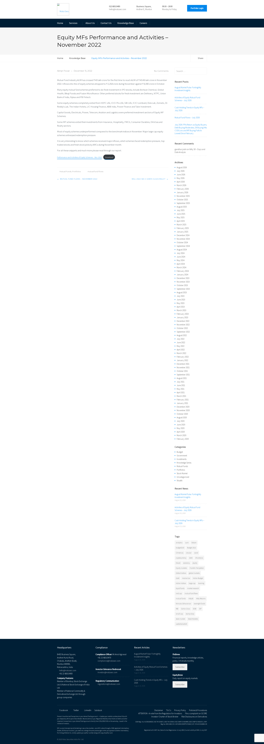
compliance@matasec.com (109, 661)
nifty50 (191, 598)
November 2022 (183, 324)
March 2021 (181, 396)
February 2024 (183, 271)
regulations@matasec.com (109, 684)
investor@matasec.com (107, 672)
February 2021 (183, 399)
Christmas (179, 553)
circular (188, 553)
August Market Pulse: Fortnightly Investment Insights (188, 89)
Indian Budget (198, 578)
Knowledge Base (125, 23)
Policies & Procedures (198, 710)
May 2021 (180, 389)
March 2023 (181, 310)
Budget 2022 (191, 548)
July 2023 (180, 296)
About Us (90, 23)
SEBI (194, 609)
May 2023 (180, 303)
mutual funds (181, 598)
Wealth (179, 480)
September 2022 (183, 331)
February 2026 (183, 189)
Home (60, 23)
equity (195, 563)
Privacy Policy (180, 710)
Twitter (76, 710)
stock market (180, 619)
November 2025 (183, 196)
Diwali (178, 563)
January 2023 (182, 317)
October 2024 (182, 242)
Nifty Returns (200, 598)
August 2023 (182, 292)
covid (196, 553)
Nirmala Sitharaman (183, 603)
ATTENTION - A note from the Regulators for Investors (160, 713)
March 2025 (181, 224)
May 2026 (180, 178)
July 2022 (180, 339)
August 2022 (182, 335)
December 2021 (183, 364)
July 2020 (180, 421)
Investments (181, 459)
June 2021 (181, 385)
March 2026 (181, 185)
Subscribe (180, 666)
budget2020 (180, 548)
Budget (180, 452)
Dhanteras (199, 558)
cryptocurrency (181, 558)
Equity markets (181, 568)
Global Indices (181, 573)
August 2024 (182, 249)
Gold (177, 578)
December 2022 (183, 321)
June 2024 (181, 256)
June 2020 (181, 424)
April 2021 (181, 392)
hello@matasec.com (117, 9)
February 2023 (183, 314)
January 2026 (182, 192)
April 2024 (181, 264)
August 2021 (182, 378)
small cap (179, 614)
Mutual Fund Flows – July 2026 (187, 117)
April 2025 (181, 221)
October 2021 (182, 371)
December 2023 (183, 278)
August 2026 (182, 167)
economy (186, 563)
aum (187, 542)
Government (182, 455)
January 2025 (182, 231)
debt (191, 558)
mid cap (179, 593)
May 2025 (180, 217)
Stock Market (182, 473)
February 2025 (183, 228)
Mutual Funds (65, 171)
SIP (200, 609)
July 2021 (180, 381)
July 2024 (180, 253)
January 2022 (182, 360)
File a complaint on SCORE (196, 713)
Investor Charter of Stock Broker (164, 716)
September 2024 (183, 246)
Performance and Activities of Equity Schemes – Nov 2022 (79, 157)
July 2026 (180, 171)
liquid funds (180, 588)
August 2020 (182, 417)
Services (73, 23)
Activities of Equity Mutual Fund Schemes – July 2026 (187, 99)
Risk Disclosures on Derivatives (194, 716)
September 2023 (183, 289)
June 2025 (181, 214)
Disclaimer (158, 710)
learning (201, 583)
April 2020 (181, 431)
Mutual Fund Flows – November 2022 (78, 179)
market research (193, 588)
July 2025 (180, 210)
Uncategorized (183, 477)
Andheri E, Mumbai (144, 9)
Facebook (63, 710)
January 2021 (182, 403)
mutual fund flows (95, 171)
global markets (194, 573)
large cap (192, 583)
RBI (177, 609)
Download (109, 157)
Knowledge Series (184, 462)
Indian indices (181, 583)
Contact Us (106, 23)
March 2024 (181, 267)
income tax (186, 578)
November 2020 (183, 410)
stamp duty (190, 614)
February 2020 (183, 439)
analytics (179, 542)
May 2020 (180, 428)
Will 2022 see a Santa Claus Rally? (148, 179)
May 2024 (180, 260)
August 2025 (182, 206)
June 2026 (181, 174)
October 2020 (182, 414)
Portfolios (76, 171)
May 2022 (180, 346)
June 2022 (181, 342)
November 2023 (183, 281)
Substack (98, 710)
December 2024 (183, 235)
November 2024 (183, 239)
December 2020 (183, 406)
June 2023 (181, 299)
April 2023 (181, 306)
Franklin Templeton (197, 568)
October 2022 (182, 328)
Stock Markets (193, 619)
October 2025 (182, 199)
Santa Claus (185, 609)
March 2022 (181, 353)
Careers (143, 23)
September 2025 (183, 203)
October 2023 (182, 285)
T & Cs (168, 710)
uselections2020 (181, 624)
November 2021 (183, 367)
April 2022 (181, 349)
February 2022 (183, 356)
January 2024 (182, 274)
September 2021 (183, 374)
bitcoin (194, 542)
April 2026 (181, 181)
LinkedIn (87, 710)
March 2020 (181, 435)
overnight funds (199, 603)
